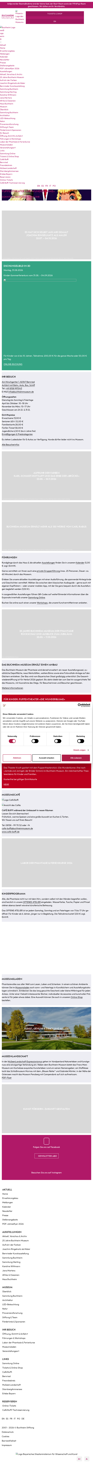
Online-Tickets (6, 180)
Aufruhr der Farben (8, 80)
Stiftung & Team (7, 127)
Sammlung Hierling (8, 92)
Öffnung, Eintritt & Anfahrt (11, 136)
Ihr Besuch (4, 133)
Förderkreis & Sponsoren (10, 130)
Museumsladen (6, 144)
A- (86, 1458)
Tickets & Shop (54, 14)
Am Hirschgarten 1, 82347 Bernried (18, 381)
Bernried (4, 162)
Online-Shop (77, 997)
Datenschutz (8, 1432)
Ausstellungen (6, 71)
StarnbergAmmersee (9, 171)
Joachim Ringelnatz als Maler (12, 83)
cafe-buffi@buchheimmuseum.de (17, 828)
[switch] (35, 741)
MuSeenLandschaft (8, 168)
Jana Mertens (6, 98)
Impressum (7, 1445)
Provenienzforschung (9, 124)
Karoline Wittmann (8, 95)
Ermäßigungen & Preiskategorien (17, 434)
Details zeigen (79, 750)
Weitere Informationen (12, 688)
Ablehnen (17, 758)
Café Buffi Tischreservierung (12, 183)
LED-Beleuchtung (7, 118)
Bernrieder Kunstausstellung (12, 86)
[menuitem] (46, 56)
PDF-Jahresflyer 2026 (9, 68)
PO (54, 185)
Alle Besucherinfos (10, 444)
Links (2, 150)
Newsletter (4, 59)
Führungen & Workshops (10, 139)
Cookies (5, 1436)
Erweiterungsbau (7, 51)
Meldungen (5, 54)
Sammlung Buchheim (9, 89)
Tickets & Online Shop (9, 156)
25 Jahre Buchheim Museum (12, 77)
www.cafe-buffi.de (10, 831)
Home (2, 48)
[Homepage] (8, 17)
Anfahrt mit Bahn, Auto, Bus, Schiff (18, 385)
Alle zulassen (76, 758)
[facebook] (46, 1141)
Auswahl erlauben (46, 758)
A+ (80, 1458)
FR (46, 185)
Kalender (4, 56)
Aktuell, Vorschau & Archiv (11, 74)
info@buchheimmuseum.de (21, 391)
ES (42, 185)
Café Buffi (4, 159)
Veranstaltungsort (8, 147)
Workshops (42, 602)
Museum (3, 106)
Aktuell (3, 45)
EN (55, 21)
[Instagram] (46, 1166)
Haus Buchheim (6, 103)
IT (50, 185)
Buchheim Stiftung (25, 1427)
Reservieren (5, 177)
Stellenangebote (7, 65)
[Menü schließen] (0, 42)
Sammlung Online (7, 153)
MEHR (6, 784)
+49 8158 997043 (14, 388)
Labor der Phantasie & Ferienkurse (15, 142)
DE (23, 1418)
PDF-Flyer (7, 1077)
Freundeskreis (6, 165)
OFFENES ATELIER (32, 902)
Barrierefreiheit (9, 1440)
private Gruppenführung (48, 571)
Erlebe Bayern (6, 174)
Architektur (5, 115)
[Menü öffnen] (87, 17)
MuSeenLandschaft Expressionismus (25, 1061)
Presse (3, 62)
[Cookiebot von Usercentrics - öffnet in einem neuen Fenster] (79, 705)
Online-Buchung (13, 364)
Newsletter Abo (47, 1156)
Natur (2, 121)
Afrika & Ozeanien (8, 100)
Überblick (4, 109)
